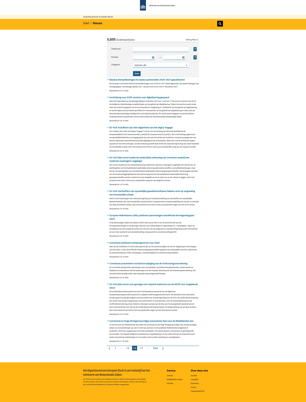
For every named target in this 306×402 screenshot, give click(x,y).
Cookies (194, 375)
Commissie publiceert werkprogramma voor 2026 (134, 242)
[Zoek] (220, 24)
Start (86, 23)
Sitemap (170, 383)
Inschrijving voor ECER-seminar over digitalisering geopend (139, 97)
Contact (170, 375)
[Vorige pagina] (109, 348)
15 (128, 348)
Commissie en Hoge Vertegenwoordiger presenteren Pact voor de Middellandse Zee (151, 321)
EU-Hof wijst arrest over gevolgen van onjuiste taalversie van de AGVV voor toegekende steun (153, 286)
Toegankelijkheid (197, 391)
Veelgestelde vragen (175, 379)
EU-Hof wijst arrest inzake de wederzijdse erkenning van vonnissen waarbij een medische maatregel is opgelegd (149, 159)
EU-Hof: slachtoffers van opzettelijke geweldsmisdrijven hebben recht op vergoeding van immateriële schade (152, 193)
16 (135, 348)
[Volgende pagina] (163, 348)
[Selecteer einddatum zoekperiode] (183, 57)
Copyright (194, 379)
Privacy (193, 387)
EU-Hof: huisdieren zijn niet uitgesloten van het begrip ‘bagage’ (141, 127)
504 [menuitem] (156, 348)
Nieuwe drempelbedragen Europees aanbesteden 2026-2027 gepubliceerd (147, 79)
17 (142, 348)
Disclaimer (195, 383)
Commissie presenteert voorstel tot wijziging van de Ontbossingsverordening (148, 263)
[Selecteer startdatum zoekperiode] (153, 57)
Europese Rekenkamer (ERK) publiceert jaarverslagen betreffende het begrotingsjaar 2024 (151, 217)
